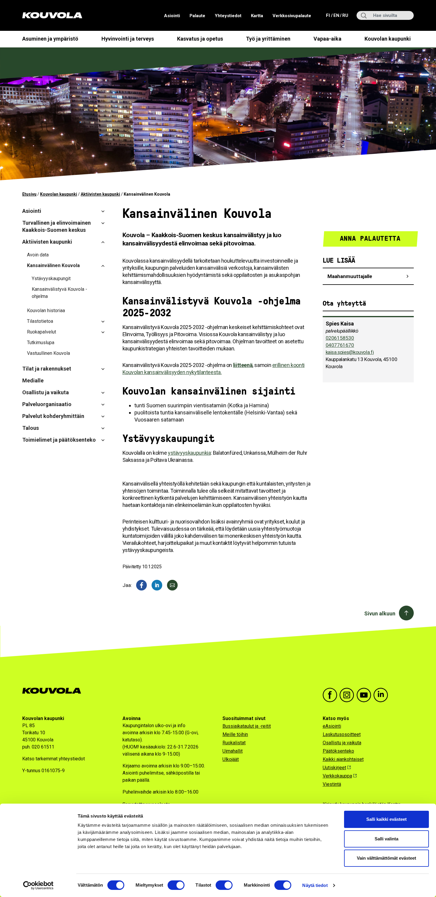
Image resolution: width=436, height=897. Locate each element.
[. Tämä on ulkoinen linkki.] (157, 585)
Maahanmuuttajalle (349, 276)
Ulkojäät (230, 759)
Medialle (33, 380)
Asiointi (172, 15)
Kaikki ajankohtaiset (343, 759)
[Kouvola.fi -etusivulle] (54, 691)
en (336, 15)
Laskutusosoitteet (342, 734)
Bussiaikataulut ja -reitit (246, 726)
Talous (30, 428)
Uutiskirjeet (334, 767)
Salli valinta (386, 838)
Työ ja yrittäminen (268, 39)
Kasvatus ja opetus (200, 39)
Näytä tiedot (314, 885)
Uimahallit (232, 751)
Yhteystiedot (228, 15)
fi (328, 15)
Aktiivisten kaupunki (100, 194)
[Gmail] (172, 585)
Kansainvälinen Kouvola (53, 265)
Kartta (257, 15)
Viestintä (332, 784)
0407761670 (340, 345)
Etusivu (29, 194)
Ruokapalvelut (41, 332)
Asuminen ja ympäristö (50, 39)
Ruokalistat (234, 743)
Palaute (197, 15)
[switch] (176, 885)
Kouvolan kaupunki (388, 39)
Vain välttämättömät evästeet (386, 858)
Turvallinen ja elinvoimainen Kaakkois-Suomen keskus (56, 226)
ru (345, 15)
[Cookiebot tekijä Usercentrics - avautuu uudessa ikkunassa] (38, 885)
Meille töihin (235, 734)
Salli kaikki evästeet (386, 819)
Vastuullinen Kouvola (48, 353)
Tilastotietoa (40, 321)
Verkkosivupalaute (292, 15)
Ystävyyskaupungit (51, 278)
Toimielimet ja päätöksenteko (59, 440)
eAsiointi (332, 726)
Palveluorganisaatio (46, 404)
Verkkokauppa (337, 776)
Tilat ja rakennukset (46, 368)
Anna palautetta (370, 238)
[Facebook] (141, 585)
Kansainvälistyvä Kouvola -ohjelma (59, 292)
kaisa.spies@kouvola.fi (350, 352)
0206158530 (340, 338)
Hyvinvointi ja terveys (127, 39)
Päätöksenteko (338, 751)
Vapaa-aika (327, 39)
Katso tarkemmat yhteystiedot (53, 759)
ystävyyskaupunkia (189, 453)
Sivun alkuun (379, 613)
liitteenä (243, 365)
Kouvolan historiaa (46, 310)
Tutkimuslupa (40, 342)
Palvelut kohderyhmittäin (53, 416)
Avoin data (38, 255)
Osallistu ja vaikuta (45, 392)
